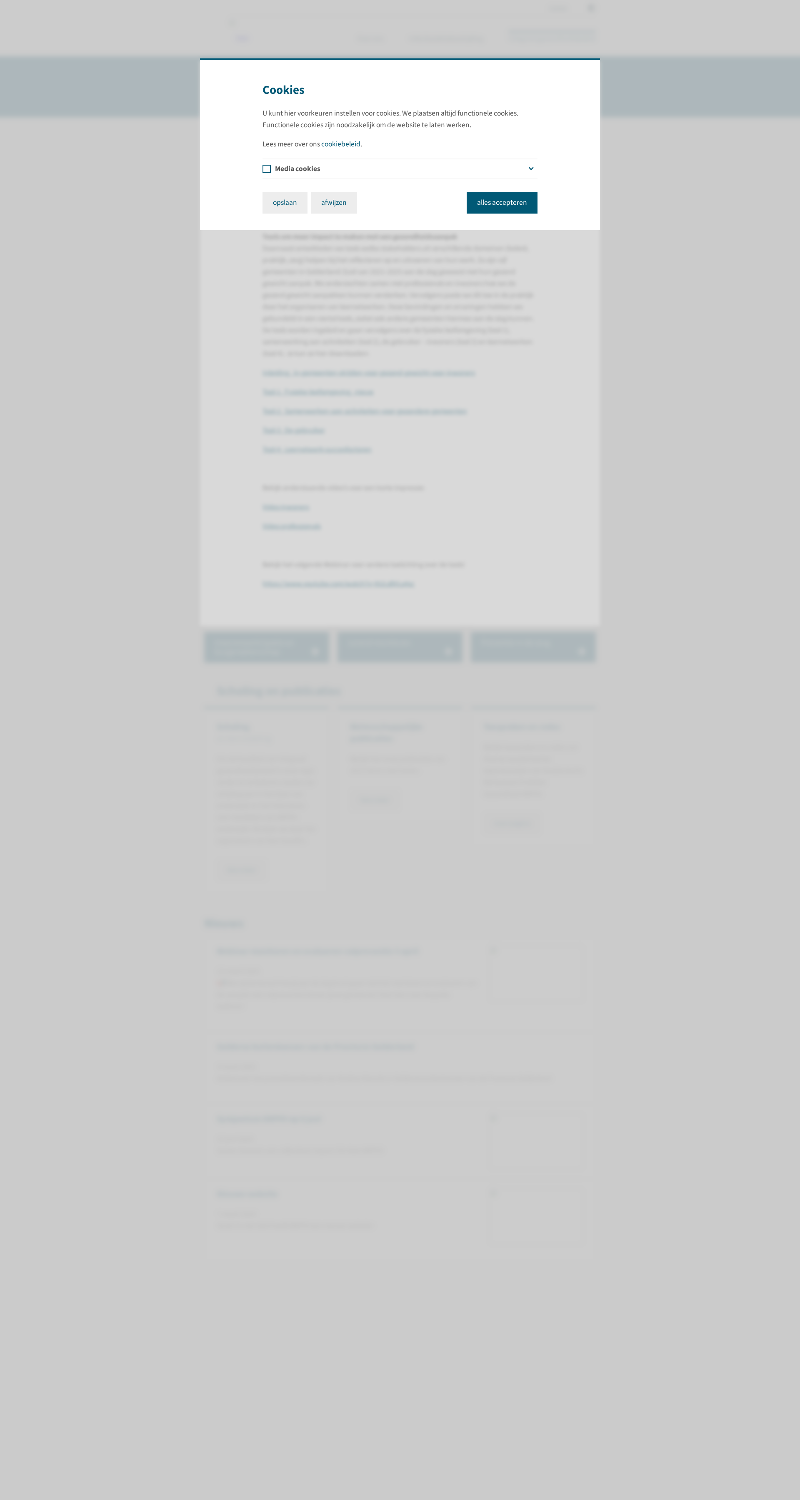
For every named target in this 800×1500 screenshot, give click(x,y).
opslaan (285, 202)
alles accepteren (502, 202)
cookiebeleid (340, 144)
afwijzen (334, 202)
